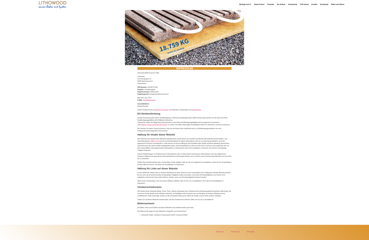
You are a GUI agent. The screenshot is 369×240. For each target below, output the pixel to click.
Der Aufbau (281, 4)
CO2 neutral (304, 4)
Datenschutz (235, 231)
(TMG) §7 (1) (154, 141)
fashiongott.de (196, 110)
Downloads (324, 4)
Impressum (220, 231)
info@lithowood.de (149, 100)
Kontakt (314, 4)
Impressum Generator (161, 110)
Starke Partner (259, 4)
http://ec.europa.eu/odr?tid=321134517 (154, 125)
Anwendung (292, 4)
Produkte (270, 4)
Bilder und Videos (337, 4)
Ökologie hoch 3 (245, 4)
